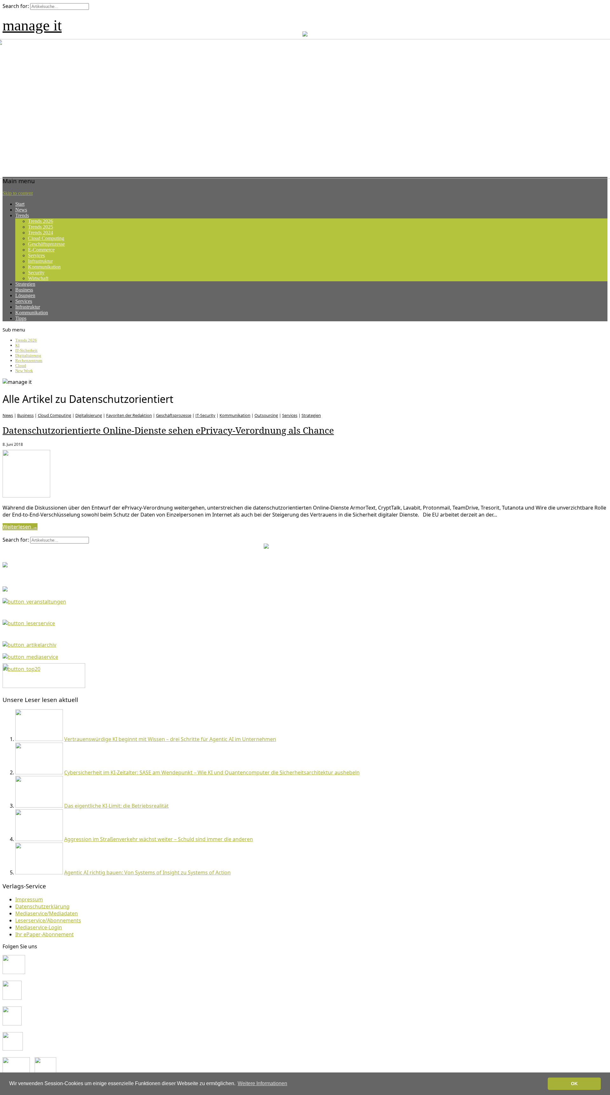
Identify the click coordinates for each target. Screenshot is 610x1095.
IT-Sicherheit (26, 350)
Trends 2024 (40, 232)
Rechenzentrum (28, 360)
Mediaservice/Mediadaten (46, 913)
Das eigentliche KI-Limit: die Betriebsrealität (116, 805)
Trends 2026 (40, 221)
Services (36, 255)
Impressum (29, 899)
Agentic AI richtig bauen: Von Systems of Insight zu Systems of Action (147, 872)
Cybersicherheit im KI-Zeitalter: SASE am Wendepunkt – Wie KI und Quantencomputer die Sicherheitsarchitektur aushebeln (212, 772)
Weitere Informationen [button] (262, 1083)
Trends (22, 215)
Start (19, 204)
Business (24, 289)
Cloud (20, 365)
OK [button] (574, 1083)
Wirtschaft (38, 278)
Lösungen (25, 295)
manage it (32, 25)
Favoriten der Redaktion (129, 415)
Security (36, 272)
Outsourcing (266, 415)
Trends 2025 (40, 227)
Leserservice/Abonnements (48, 920)
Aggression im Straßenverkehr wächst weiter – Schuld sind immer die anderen (158, 839)
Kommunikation (44, 267)
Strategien (25, 284)
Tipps (20, 318)
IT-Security (205, 415)
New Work (24, 370)
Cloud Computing (46, 238)
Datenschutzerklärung (42, 906)
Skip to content (18, 193)
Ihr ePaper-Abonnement (44, 934)
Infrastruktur (40, 261)
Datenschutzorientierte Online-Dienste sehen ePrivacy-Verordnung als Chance (168, 430)
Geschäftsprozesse (46, 244)
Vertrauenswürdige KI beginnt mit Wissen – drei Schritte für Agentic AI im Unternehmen (170, 739)
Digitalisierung (28, 355)
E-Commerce (41, 249)
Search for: (16, 6)
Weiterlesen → (20, 526)
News (21, 209)
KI (17, 345)
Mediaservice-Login (38, 927)
